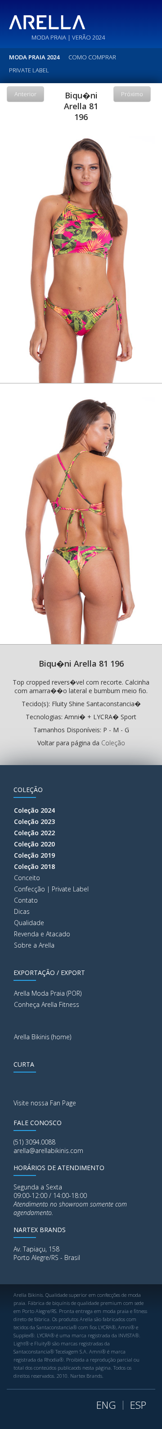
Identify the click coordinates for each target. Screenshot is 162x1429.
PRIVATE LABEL (29, 70)
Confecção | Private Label (51, 889)
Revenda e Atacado (42, 934)
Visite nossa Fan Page (45, 1103)
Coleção (113, 743)
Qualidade (29, 922)
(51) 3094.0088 (34, 1142)
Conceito (27, 877)
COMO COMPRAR (92, 57)
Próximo (132, 94)
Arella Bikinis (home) (42, 1037)
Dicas (22, 911)
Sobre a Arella (34, 945)
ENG (106, 1404)
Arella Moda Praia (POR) (47, 993)
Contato (26, 900)
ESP (138, 1404)
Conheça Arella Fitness (46, 1004)
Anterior (25, 94)
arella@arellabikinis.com (48, 1150)
